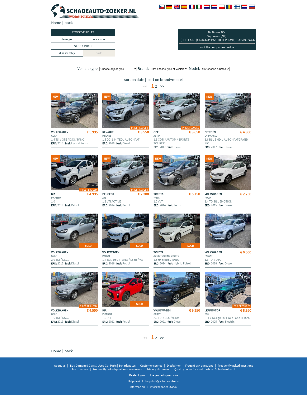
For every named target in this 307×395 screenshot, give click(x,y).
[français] (192, 7)
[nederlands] (207, 7)
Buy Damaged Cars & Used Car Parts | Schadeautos (103, 365)
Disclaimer (174, 365)
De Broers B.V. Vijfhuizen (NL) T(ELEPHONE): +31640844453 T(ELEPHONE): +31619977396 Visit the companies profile (217, 39)
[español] (184, 7)
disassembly (67, 53)
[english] (177, 7)
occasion (99, 39)
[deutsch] (169, 7)
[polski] (222, 7)
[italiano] (199, 7)
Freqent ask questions (199, 365)
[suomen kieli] (237, 7)
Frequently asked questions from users (117, 369)
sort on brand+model (165, 79)
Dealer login (137, 375)
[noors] (214, 7)
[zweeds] (244, 7)
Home (56, 22)
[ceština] (162, 7)
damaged (67, 39)
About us (59, 365)
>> (162, 86)
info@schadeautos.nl (164, 387)
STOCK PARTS (83, 46)
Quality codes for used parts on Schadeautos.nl (204, 369)
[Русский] (252, 7)
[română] (229, 7)
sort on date (134, 79)
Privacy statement (158, 369)
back (69, 22)
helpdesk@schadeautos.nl (162, 381)
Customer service (151, 365)
